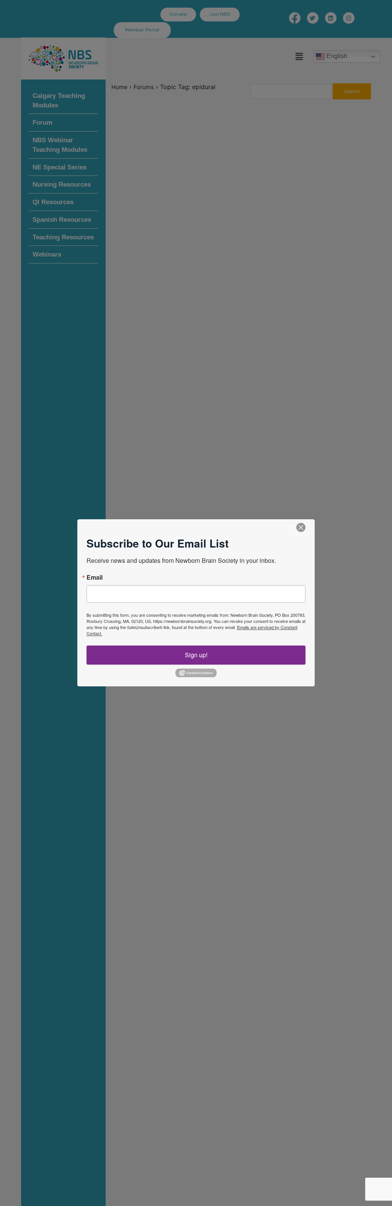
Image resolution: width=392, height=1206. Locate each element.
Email (95, 577)
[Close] (300, 527)
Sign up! (196, 654)
